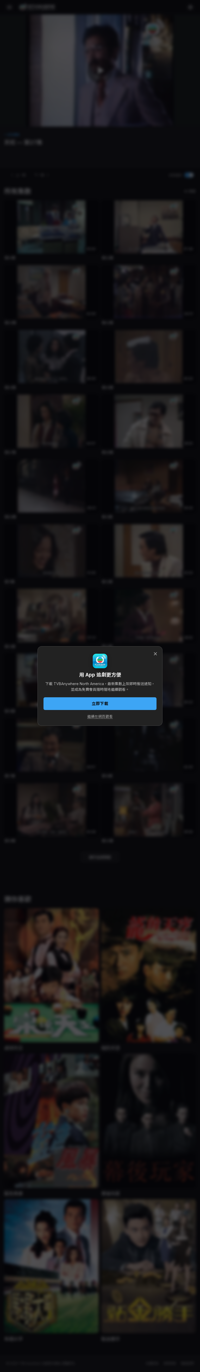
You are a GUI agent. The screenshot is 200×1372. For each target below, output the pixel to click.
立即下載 (100, 703)
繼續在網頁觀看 (100, 716)
